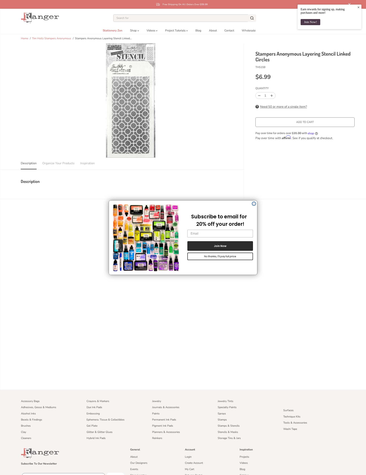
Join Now (220, 246)
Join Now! (310, 22)
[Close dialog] (254, 204)
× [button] (358, 7)
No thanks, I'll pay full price (220, 256)
